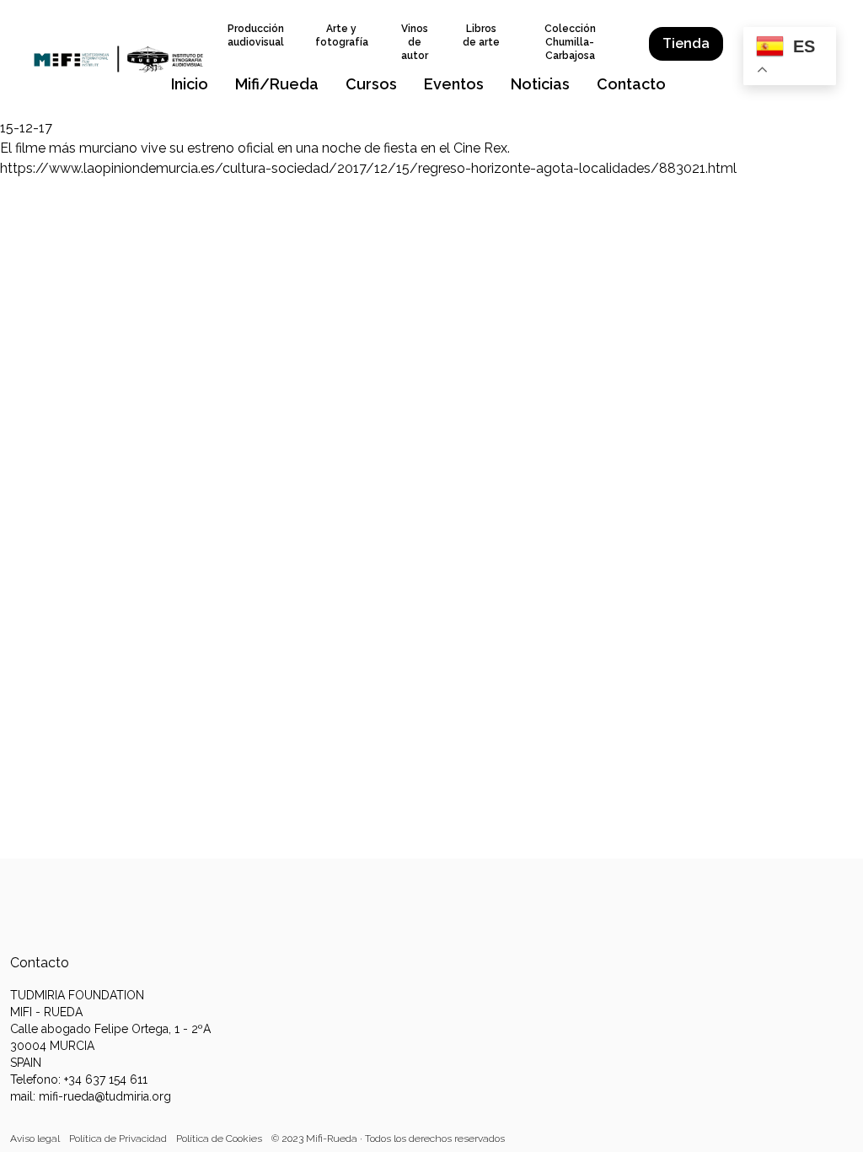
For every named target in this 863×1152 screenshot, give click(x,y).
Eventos (454, 84)
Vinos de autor (414, 42)
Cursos (371, 84)
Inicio (189, 84)
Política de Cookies (219, 1138)
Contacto (631, 84)
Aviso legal (35, 1138)
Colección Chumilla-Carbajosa (570, 42)
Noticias (540, 84)
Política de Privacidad (118, 1138)
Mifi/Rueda (277, 84)
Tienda (686, 43)
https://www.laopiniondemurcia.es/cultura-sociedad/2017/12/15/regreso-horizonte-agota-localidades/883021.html (368, 168)
